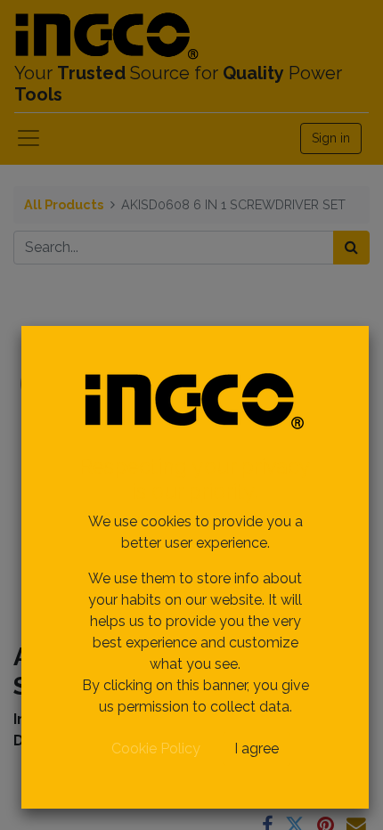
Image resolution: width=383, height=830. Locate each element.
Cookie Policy (155, 748)
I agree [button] (256, 748)
